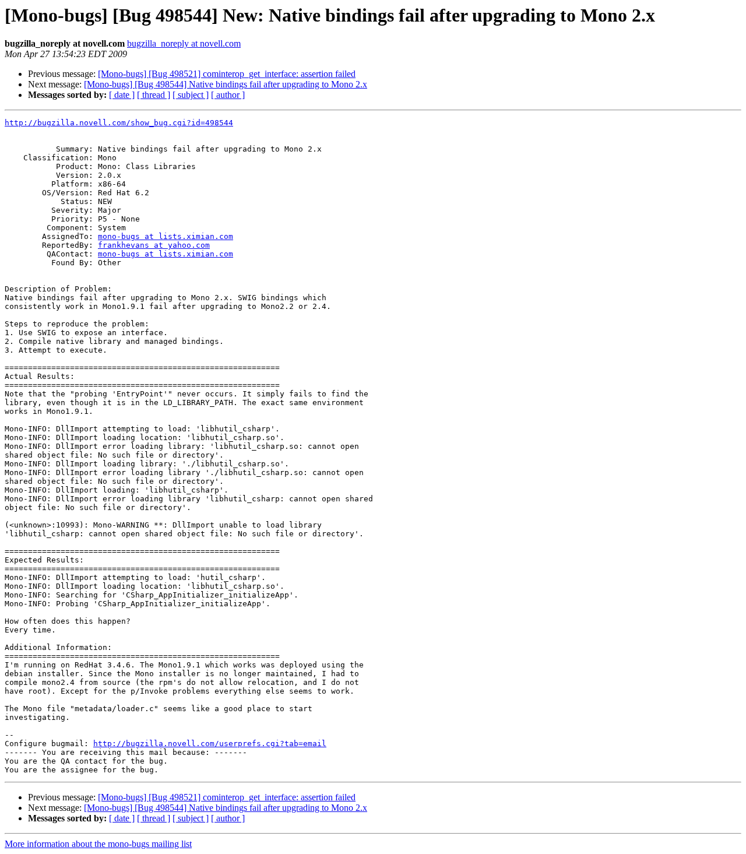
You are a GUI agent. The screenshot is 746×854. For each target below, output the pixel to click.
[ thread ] (153, 95)
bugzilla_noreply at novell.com (184, 43)
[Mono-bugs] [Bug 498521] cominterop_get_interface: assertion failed (227, 74)
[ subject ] (191, 95)
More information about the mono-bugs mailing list (98, 844)
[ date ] (122, 95)
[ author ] (228, 95)
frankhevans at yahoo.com (154, 245)
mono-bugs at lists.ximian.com (165, 236)
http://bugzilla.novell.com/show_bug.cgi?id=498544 (119, 122)
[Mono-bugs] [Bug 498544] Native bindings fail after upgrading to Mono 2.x (225, 84)
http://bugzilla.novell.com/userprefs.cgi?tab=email (209, 743)
